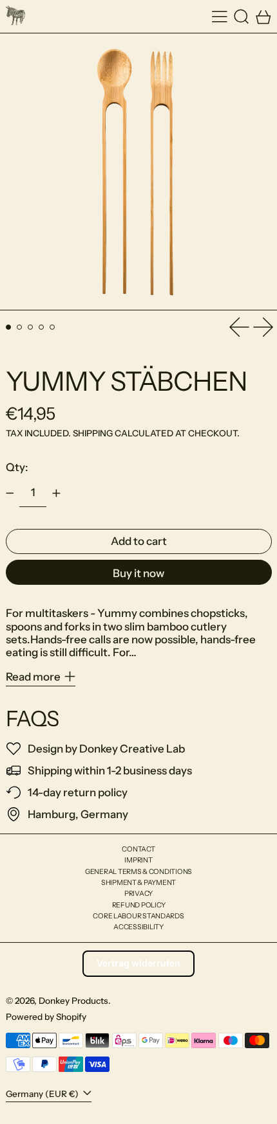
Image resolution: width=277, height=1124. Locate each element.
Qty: (17, 467)
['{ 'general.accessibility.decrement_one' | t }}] (9, 493)
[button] (241, 16)
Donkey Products (73, 1000)
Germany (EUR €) (43, 1094)
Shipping (93, 433)
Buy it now (138, 573)
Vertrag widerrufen (138, 963)
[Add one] (56, 493)
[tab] (9, 327)
